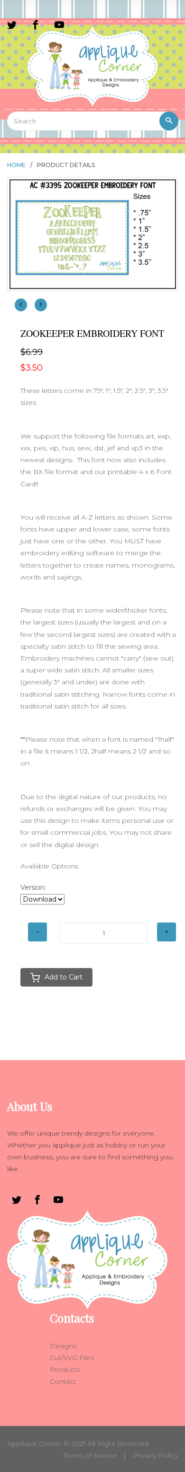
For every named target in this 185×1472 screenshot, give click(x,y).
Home (16, 164)
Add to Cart (64, 977)
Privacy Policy (155, 1455)
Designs (63, 1346)
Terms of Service (90, 1455)
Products (65, 1369)
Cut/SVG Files (72, 1357)
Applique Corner (34, 1443)
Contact (63, 1381)
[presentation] (21, 304)
